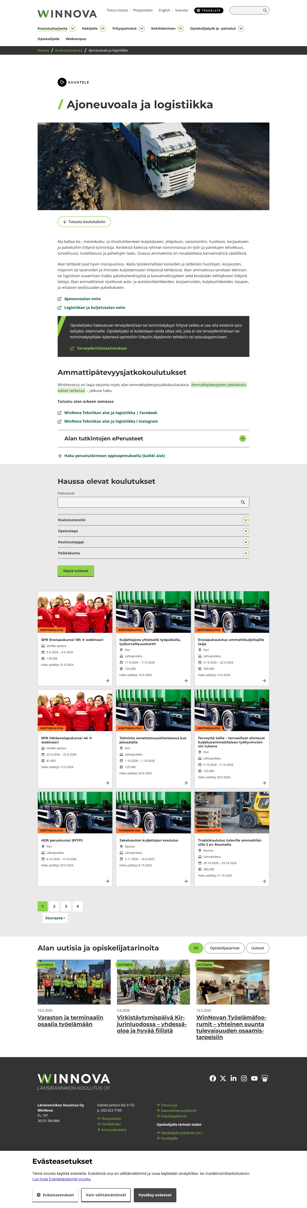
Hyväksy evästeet (155, 1194)
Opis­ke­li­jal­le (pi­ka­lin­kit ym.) (182, 1133)
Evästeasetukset (58, 1194)
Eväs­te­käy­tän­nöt (174, 1116)
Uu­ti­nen (45, 965)
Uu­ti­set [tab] (257, 947)
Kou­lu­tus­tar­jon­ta (52, 28)
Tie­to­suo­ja (169, 1105)
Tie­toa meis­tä (117, 10)
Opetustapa (68, 531)
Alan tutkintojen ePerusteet (103, 438)
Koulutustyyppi (71, 542)
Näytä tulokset (75, 571)
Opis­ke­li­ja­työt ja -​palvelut (213, 28)
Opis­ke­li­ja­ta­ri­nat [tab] (225, 947)
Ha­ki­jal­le (90, 28)
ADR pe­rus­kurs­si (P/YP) (62, 840)
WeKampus (76, 39)
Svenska (181, 10)
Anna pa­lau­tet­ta (114, 1129)
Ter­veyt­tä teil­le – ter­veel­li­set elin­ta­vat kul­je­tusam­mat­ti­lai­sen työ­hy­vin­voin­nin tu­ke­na (231, 742)
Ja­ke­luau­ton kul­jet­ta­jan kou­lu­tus (148, 840)
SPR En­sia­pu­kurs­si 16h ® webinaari (72, 640)
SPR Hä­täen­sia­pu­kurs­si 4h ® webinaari (66, 740)
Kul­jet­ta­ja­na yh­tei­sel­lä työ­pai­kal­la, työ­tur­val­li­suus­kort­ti (150, 642)
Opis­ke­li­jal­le (49, 39)
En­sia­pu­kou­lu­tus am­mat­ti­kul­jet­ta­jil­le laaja (231, 642)
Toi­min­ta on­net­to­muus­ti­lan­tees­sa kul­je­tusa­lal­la (153, 740)
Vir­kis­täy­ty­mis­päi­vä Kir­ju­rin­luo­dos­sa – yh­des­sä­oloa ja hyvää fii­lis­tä (152, 1024)
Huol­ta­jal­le (169, 1138)
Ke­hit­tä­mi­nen (163, 28)
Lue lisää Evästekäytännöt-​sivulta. (61, 1178)
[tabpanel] (153, 1000)
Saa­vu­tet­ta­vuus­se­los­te (179, 1110)
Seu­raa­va (54, 917)
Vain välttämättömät (106, 1194)
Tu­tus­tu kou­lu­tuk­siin (87, 221)
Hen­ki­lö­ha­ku (111, 1124)
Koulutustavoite (71, 520)
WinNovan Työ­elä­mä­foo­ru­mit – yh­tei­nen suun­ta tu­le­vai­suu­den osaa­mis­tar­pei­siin (231, 1027)
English (164, 10)
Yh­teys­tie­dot (143, 10)
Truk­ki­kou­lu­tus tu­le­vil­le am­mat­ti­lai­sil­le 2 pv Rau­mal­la (230, 842)
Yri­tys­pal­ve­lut (124, 28)
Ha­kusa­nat (66, 493)
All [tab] (196, 947)
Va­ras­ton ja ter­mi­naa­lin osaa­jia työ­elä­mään (70, 1020)
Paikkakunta (69, 553)
